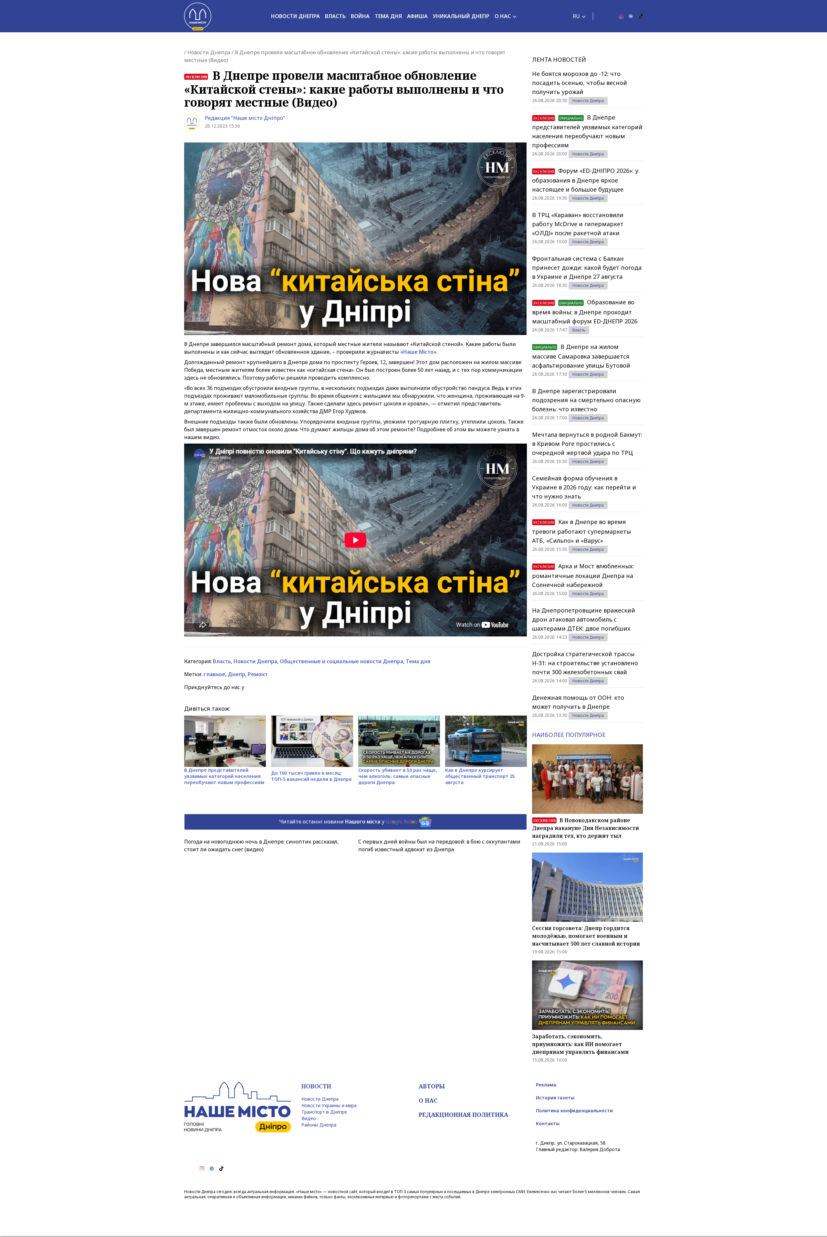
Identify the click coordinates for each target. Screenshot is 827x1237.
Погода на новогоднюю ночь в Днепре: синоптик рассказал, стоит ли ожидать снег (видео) (261, 845)
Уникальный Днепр (461, 16)
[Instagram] (621, 16)
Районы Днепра (318, 1125)
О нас (503, 16)
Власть (335, 16)
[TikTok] (640, 16)
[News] (631, 16)
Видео (308, 1118)
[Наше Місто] (197, 16)
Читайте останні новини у (348, 821)
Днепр (236, 674)
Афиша (417, 16)
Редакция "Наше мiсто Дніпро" (245, 117)
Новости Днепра (295, 16)
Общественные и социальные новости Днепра (341, 661)
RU (576, 16)
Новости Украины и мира (329, 1105)
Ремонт (257, 674)
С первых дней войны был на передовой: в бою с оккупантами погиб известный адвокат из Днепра (439, 845)
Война (360, 16)
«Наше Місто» (418, 351)
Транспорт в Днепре (324, 1112)
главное (214, 674)
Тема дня (388, 16)
